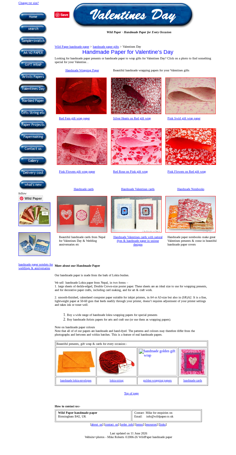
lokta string (117, 380)
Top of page (131, 393)
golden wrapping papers (157, 380)
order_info (127, 424)
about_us (96, 424)
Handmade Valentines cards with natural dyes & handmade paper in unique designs (138, 240)
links (162, 424)
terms (139, 424)
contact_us (111, 424)
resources (151, 424)
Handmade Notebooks (190, 189)
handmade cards (192, 380)
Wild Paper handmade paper (72, 46)
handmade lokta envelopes (76, 380)
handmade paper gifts (106, 46)
